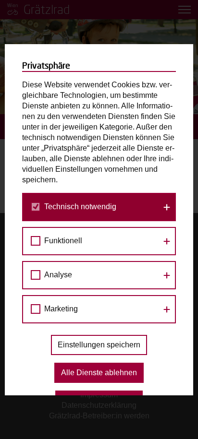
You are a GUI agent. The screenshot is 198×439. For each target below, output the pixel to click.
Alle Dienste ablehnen (99, 372)
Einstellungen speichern (99, 345)
